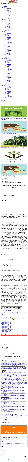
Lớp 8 (5, 31)
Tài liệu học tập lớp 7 (7, 323)
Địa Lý (8, 15)
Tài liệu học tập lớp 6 (7, 322)
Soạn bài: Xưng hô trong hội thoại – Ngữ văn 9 (12, 363)
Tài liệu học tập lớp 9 (7, 326)
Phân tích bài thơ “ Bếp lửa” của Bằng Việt (13, 367)
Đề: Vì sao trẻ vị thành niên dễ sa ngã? (14, 364)
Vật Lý (8, 10)
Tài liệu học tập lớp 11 (7, 329)
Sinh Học (9, 11)
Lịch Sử (8, 14)
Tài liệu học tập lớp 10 (7, 327)
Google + (6, 348)
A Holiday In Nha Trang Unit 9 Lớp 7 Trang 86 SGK (14, 383)
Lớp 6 (5, 7)
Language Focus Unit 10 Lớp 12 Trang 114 (13, 385)
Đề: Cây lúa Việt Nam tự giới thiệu (9, 133)
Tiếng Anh (9, 16)
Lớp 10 (5, 58)
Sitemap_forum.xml (5, 415)
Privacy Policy (4, 414)
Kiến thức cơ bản (6, 331)
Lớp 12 (5, 85)
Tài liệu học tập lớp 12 (7, 330)
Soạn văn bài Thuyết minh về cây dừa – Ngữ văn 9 (13, 147)
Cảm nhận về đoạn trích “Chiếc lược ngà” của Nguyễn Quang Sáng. (13, 119)
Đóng (2, 446)
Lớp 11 (5, 72)
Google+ (15, 320)
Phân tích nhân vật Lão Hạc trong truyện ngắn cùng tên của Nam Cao (14, 384)
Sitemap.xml (16, 414)
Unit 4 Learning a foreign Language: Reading (11, 372)
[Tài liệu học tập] (14, 3)
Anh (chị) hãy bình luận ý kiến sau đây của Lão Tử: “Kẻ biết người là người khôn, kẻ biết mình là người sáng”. (14, 378)
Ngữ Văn (9, 12)
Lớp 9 (5, 45)
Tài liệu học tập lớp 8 (7, 325)
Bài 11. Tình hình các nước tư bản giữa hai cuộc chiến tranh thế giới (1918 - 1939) (14, 374)
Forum (5, 6)
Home (5, 178)
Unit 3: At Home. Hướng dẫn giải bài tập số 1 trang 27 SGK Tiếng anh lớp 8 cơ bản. (14, 376)
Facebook (10, 320)
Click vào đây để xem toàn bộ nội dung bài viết (11, 307)
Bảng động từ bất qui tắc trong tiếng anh (14, 443)
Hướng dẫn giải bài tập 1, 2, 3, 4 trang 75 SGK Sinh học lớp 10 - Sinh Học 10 (13, 381)
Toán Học (9, 8)
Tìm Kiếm (3, 100)
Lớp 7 (5, 19)
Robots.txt (13, 415)
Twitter (18, 320)
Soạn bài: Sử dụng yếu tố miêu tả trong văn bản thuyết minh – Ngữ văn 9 (14, 369)
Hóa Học (9, 37)
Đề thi (8, 18)
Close (2, 454)
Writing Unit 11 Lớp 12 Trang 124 (9, 411)
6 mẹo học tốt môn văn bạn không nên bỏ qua (11, 161)
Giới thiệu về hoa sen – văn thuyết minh (14, 335)
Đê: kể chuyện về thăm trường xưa (9, 176)
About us (10, 414)
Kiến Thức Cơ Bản (6, 310)
